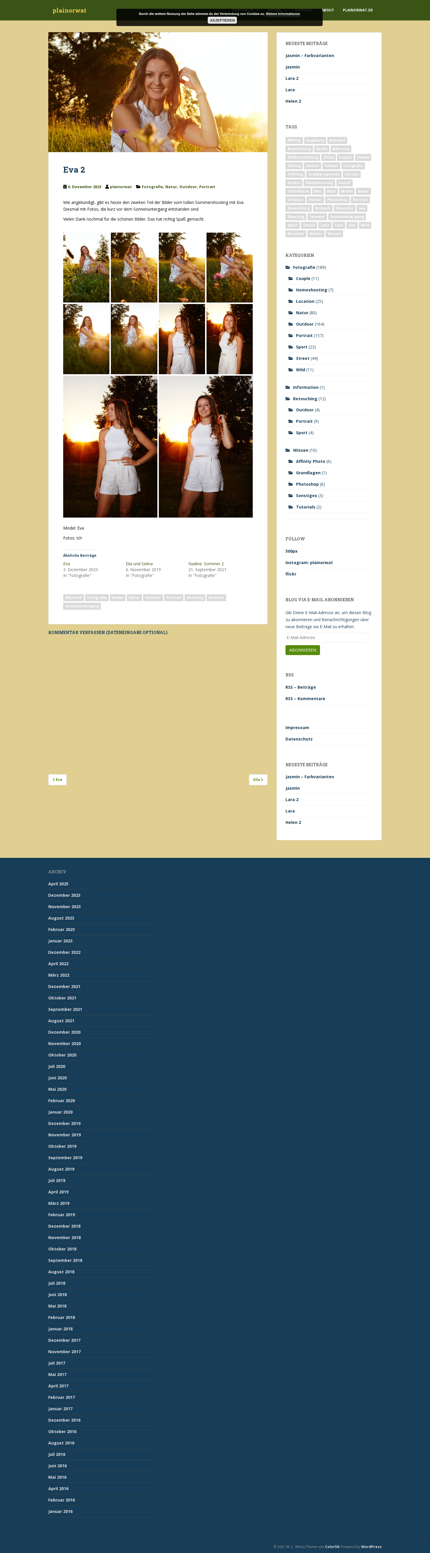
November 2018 (64, 1237)
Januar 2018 (60, 1329)
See (362, 208)
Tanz (324, 225)
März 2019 (58, 1203)
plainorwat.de (358, 10)
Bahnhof (337, 140)
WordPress (371, 1546)
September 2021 (65, 1009)
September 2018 (65, 1260)
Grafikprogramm (324, 174)
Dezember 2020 (64, 1032)
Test (339, 225)
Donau (363, 157)
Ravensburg (299, 208)
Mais (331, 191)
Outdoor (188, 186)
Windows (296, 233)
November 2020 (64, 1043)
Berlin (321, 148)
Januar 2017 (60, 1408)
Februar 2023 (61, 929)
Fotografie (152, 186)
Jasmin (292, 67)
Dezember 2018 (64, 1226)
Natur (171, 186)
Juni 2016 (57, 1465)
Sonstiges (306, 495)
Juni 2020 (57, 1077)
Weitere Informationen (283, 13)
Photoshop (337, 199)
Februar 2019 (61, 1214)
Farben (312, 165)
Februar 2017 (61, 1397)
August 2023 (61, 918)
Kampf (344, 182)
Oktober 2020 (62, 1055)
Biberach (73, 597)
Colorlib (332, 1546)
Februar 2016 (61, 1500)
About (327, 10)
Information (306, 387)
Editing (294, 165)
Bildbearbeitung (303, 157)
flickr (290, 574)
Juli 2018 (56, 1283)
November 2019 (64, 1135)
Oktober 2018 (62, 1249)
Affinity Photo (310, 461)
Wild (365, 225)
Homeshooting (319, 182)
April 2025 (58, 884)
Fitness (331, 165)
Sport (293, 225)
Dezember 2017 (64, 1340)
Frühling (295, 174)
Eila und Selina (139, 563)
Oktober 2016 (62, 1431)
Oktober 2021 (62, 998)
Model (117, 597)
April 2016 (58, 1488)
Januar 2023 (60, 941)
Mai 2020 (57, 1089)
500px (291, 551)
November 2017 (64, 1351)
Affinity (294, 140)
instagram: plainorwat (309, 562)
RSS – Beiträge (300, 687)
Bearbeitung (299, 148)
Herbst (294, 182)
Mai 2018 (57, 1306)
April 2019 (58, 1192)
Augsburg (315, 140)
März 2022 (58, 975)
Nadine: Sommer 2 (206, 563)
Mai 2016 (57, 1477)
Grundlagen (308, 472)
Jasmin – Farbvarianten (309, 55)
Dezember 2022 (64, 952)
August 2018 (61, 1271)
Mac (318, 191)
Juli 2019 (56, 1180)
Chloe (328, 157)
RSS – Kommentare (305, 698)
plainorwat (69, 10)
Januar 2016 (60, 1511)
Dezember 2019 (64, 1123)
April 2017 (58, 1386)
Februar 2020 (61, 1100)
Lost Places (298, 191)
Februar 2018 (61, 1317)
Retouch (323, 208)
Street (309, 225)
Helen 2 (293, 101)
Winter (315, 233)
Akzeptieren (222, 20)
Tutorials (305, 507)
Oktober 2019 (62, 1146)
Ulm (352, 225)
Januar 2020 (60, 1112)
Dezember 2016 (64, 1420)
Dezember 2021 (64, 986)
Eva (66, 563)
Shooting (195, 597)
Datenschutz (299, 739)
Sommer (216, 597)
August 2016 (61, 1443)
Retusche (344, 208)
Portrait (207, 186)
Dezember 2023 (64, 895)
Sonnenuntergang (82, 606)
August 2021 (61, 1020)
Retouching (305, 398)
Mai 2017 (57, 1374)
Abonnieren (302, 650)
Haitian (352, 174)
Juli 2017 (56, 1363)
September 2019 (65, 1157)
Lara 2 (291, 78)
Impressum (297, 727)
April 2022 (58, 963)
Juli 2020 (56, 1066)
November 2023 (64, 906)
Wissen (334, 233)
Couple (345, 157)
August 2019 (61, 1169)
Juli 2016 (56, 1454)
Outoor (315, 199)
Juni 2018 (57, 1294)
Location (305, 301)
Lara (290, 89)
